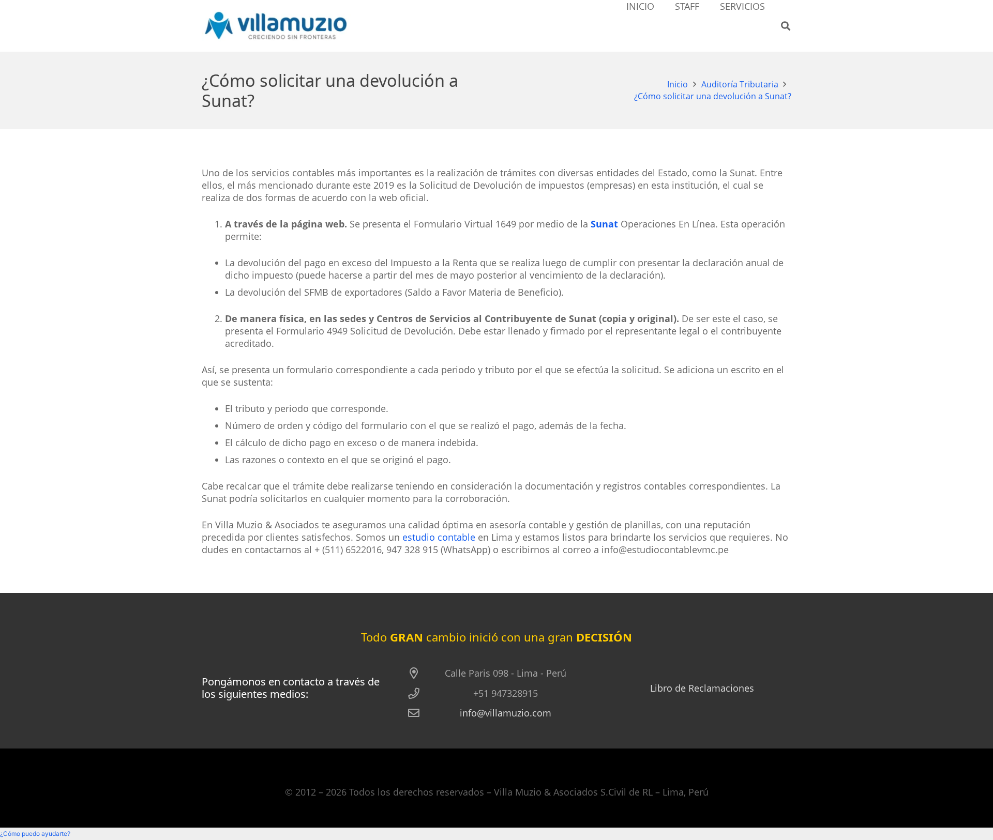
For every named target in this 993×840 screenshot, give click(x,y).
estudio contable (438, 537)
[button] (785, 26)
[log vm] (276, 25)
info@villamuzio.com (505, 713)
